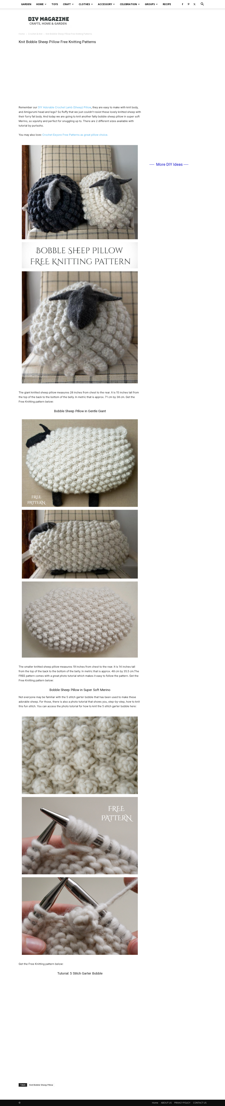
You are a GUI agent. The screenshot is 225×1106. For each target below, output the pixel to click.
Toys (55, 4)
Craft (67, 4)
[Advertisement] (142, 20)
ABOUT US (166, 1102)
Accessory (105, 4)
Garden (26, 4)
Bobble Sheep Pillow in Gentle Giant (80, 411)
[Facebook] (182, 4)
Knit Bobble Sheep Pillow (41, 1085)
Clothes (84, 4)
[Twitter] (194, 4)
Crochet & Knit (35, 33)
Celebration (128, 4)
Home (40, 4)
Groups (150, 4)
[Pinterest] (188, 4)
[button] (202, 4)
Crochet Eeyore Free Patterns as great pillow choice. (75, 134)
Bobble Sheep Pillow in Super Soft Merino (79, 690)
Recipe (167, 4)
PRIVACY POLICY (182, 1102)
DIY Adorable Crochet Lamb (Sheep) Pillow (64, 107)
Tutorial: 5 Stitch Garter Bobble (79, 973)
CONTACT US (199, 1102)
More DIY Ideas (169, 164)
